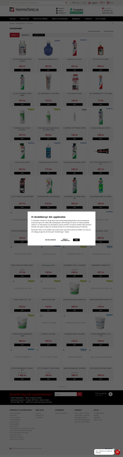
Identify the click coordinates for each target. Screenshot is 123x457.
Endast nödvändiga (65, 239)
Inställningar (50, 240)
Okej (76, 240)
